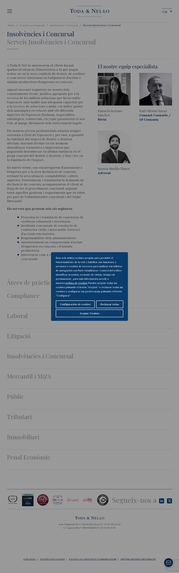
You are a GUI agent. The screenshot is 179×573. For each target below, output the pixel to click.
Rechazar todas (109, 304)
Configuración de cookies (75, 304)
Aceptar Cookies (89, 313)
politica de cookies (76, 283)
